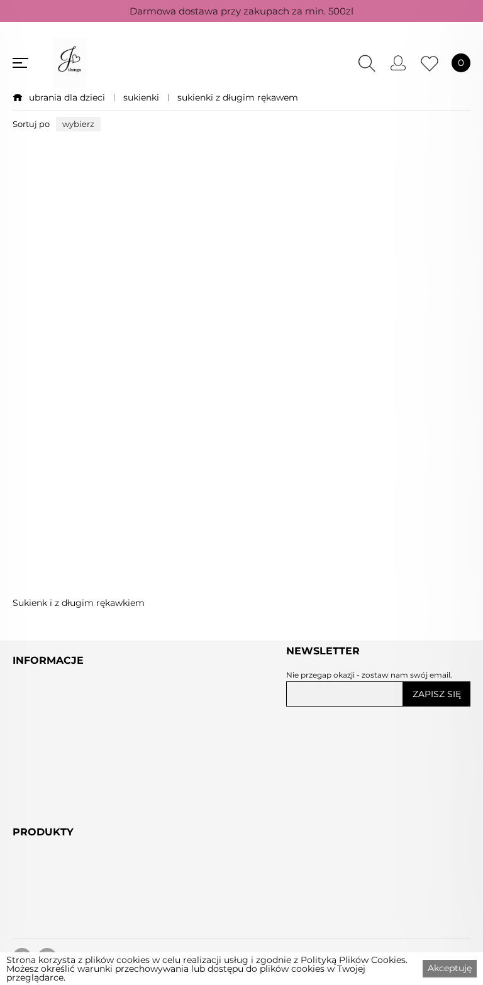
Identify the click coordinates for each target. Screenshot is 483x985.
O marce (34, 818)
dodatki (32, 932)
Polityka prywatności (64, 761)
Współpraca (42, 862)
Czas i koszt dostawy (64, 847)
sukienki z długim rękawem (237, 97)
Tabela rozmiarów (57, 833)
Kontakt (33, 804)
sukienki (141, 97)
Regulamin (41, 746)
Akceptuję (450, 968)
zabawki (33, 947)
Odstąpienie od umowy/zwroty (90, 775)
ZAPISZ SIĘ (437, 694)
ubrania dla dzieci (67, 97)
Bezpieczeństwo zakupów (78, 789)
